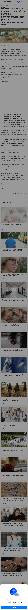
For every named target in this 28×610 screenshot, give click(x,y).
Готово (14, 607)
